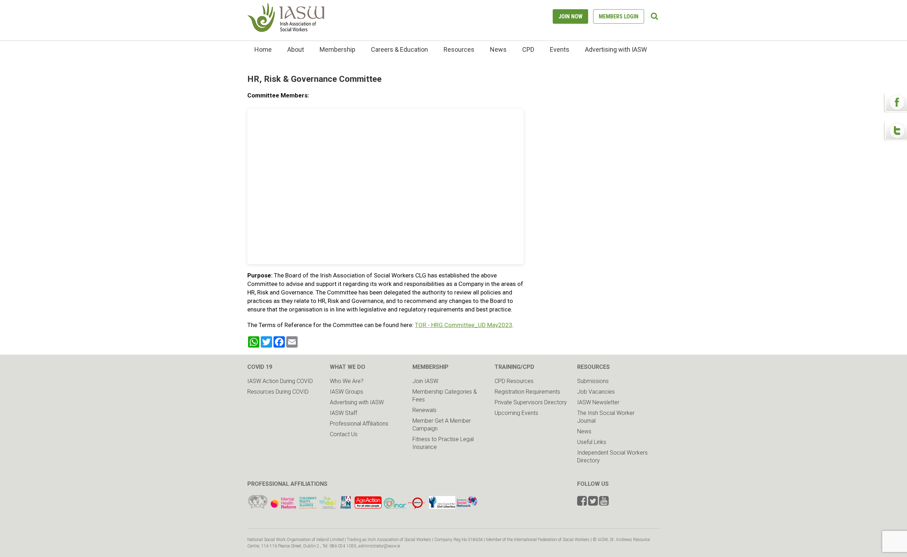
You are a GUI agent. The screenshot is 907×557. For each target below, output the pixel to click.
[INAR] (394, 506)
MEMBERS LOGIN (618, 16)
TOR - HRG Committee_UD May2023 (463, 324)
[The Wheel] (317, 506)
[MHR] (283, 506)
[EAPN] (345, 506)
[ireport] (416, 506)
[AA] (368, 506)
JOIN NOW (570, 16)
